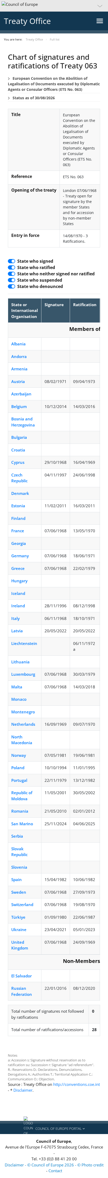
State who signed (35, 261)
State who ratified (36, 267)
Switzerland (22, 904)
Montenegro (23, 711)
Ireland (18, 605)
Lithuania (20, 661)
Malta (16, 686)
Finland (18, 518)
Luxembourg (23, 674)
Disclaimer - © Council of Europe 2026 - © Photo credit (54, 1164)
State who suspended (39, 280)
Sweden (18, 892)
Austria (18, 381)
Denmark (20, 493)
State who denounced (40, 286)
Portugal (19, 780)
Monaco (18, 699)
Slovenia (19, 867)
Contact (55, 1170)
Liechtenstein (24, 643)
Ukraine (18, 929)
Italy (15, 618)
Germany (20, 555)
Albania (18, 343)
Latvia (17, 630)
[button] (54, 6)
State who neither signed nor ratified (56, 274)
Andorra (19, 356)
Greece (18, 568)
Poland (17, 767)
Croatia (18, 450)
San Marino (22, 823)
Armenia (19, 368)
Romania (19, 811)
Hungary (19, 580)
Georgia (18, 543)
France (17, 530)
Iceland (18, 593)
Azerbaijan (21, 393)
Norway (18, 755)
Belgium (19, 406)
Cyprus (17, 462)
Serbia (17, 836)
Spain (16, 879)
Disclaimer (23, 1090)
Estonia (18, 505)
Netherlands (23, 724)
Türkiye (18, 917)
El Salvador (21, 975)
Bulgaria (19, 437)
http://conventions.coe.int (76, 1084)
